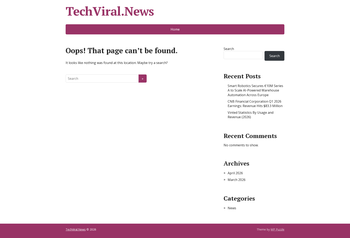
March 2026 (236, 179)
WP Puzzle (277, 229)
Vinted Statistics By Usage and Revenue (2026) (250, 114)
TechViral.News (110, 11)
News (232, 208)
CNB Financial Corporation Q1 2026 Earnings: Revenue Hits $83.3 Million (255, 103)
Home (175, 29)
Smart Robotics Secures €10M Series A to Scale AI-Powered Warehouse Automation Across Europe (255, 90)
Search (229, 49)
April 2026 (235, 173)
